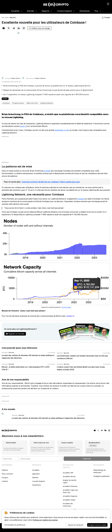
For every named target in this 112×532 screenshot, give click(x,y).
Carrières (5, 481)
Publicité (5, 470)
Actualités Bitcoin (69, 476)
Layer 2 (23, 126)
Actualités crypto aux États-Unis (70, 491)
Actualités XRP (68, 473)
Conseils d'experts (38, 481)
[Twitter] (8, 28)
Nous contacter (7, 474)
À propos (5, 477)
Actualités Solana (69, 500)
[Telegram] (14, 28)
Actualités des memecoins (68, 504)
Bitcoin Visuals (66, 307)
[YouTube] (3, 28)
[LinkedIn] (19, 28)
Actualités (35, 470)
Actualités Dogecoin (70, 496)
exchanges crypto (62, 130)
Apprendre (36, 474)
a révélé (47, 171)
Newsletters (36, 485)
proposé (80, 199)
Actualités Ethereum (70, 486)
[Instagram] (24, 28)
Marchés (13, 17)
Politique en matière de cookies (45, 520)
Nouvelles (5, 17)
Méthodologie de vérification (99, 471)
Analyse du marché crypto (69, 481)
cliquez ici (70, 316)
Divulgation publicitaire (101, 476)
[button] (15, 447)
